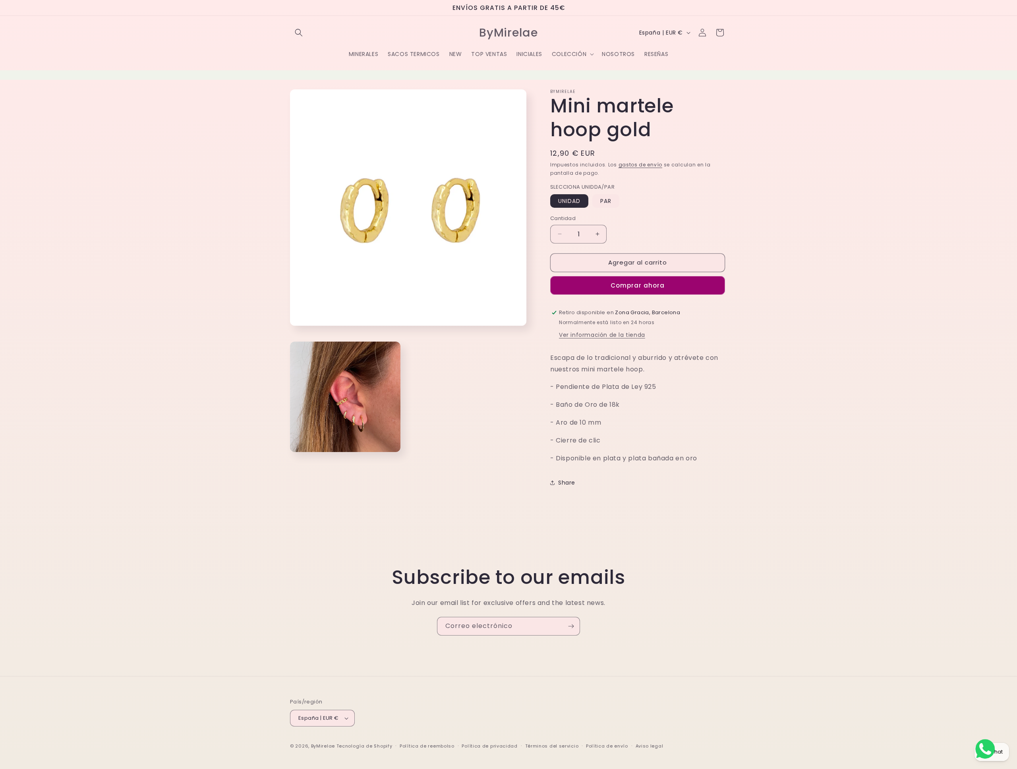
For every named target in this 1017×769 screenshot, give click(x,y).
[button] (298, 32)
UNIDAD (569, 201)
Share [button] (566, 483)
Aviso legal (649, 746)
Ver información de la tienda (602, 335)
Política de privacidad (489, 746)
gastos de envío (641, 164)
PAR (605, 201)
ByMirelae (323, 746)
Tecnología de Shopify (364, 746)
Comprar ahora (638, 285)
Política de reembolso (427, 746)
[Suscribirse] (571, 626)
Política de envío (607, 746)
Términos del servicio (552, 746)
